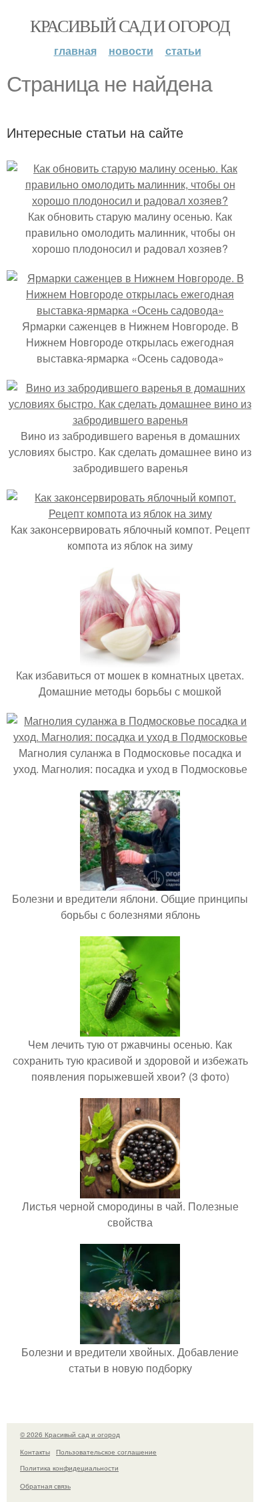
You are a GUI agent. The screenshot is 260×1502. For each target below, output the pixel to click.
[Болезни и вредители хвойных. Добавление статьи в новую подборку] (130, 1336)
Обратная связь (45, 1486)
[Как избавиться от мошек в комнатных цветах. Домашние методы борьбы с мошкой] (130, 659)
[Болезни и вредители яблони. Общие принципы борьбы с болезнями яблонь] (130, 882)
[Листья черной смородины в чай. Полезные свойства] (130, 1190)
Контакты (35, 1452)
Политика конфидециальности (69, 1468)
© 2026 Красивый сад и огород (70, 1434)
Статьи (183, 50)
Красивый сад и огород (129, 25)
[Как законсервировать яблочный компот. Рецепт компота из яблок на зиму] (130, 513)
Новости (131, 50)
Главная (75, 50)
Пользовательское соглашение (106, 1452)
